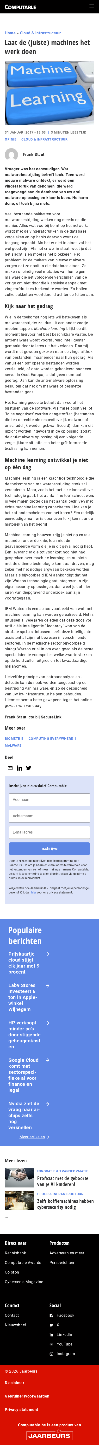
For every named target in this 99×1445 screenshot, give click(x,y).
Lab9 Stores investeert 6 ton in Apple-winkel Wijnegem (22, 997)
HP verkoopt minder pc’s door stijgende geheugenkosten (24, 1035)
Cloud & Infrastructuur (40, 33)
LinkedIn (64, 1334)
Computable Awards (23, 1262)
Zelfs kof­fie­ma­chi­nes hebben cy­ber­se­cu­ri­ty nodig (65, 1204)
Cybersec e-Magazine (24, 1282)
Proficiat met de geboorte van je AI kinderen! (62, 1181)
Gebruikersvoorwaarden (27, 1396)
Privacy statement (21, 1409)
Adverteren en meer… (68, 1253)
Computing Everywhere (51, 738)
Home (10, 33)
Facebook (65, 1315)
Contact (12, 1315)
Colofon (12, 1272)
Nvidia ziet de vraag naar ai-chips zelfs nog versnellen (24, 1115)
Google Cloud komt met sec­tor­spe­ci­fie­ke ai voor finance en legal (23, 1075)
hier (33, 892)
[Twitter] (28, 768)
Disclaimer (14, 1382)
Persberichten (62, 1262)
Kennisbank (15, 1253)
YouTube (65, 1344)
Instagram (66, 1353)
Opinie (10, 139)
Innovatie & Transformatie (62, 1171)
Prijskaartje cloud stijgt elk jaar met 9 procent (23, 963)
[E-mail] (10, 768)
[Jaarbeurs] (49, 1433)
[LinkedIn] (19, 768)
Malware (13, 745)
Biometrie (14, 738)
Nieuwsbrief (15, 1325)
